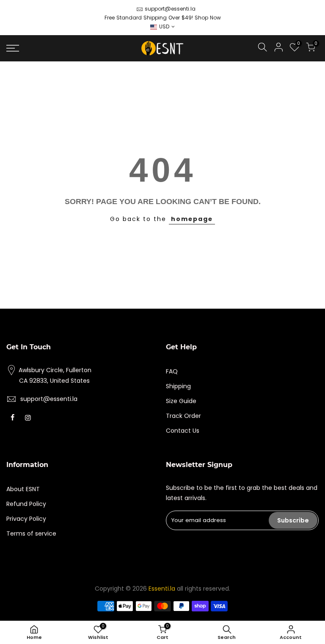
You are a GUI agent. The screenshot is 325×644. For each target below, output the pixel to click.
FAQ (172, 371)
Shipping (178, 386)
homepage (192, 219)
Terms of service (31, 533)
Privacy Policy (26, 518)
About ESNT (23, 489)
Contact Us (182, 430)
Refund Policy (26, 504)
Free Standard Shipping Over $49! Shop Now (163, 17)
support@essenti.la (170, 8)
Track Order (183, 416)
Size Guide (181, 401)
